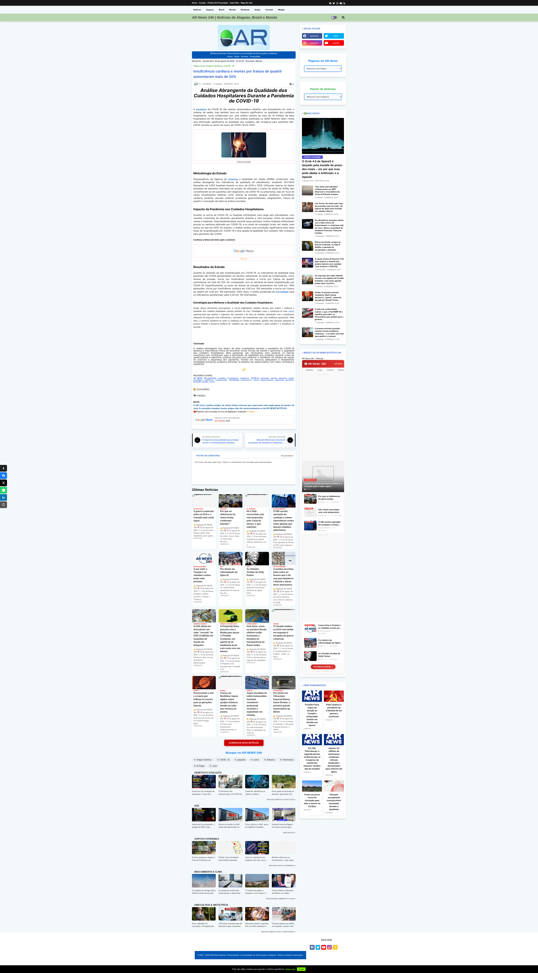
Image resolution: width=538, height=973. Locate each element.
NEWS (203, 405)
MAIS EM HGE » (289, 832)
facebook (314, 36)
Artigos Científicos (215, 66)
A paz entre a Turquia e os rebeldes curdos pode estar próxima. (330, 626)
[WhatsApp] (3, 490)
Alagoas (210, 10)
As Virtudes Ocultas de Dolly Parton (329, 655)
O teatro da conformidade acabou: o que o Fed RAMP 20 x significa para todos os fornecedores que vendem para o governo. (329, 314)
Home (194, 3)
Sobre (236, 56)
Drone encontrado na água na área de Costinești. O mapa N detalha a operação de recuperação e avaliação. (327, 246)
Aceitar (301, 969)
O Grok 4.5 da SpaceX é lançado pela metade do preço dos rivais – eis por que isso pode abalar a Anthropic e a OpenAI (322, 169)
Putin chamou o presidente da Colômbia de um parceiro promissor (334, 710)
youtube (335, 43)
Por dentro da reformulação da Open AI (329, 641)
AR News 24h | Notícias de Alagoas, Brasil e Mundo (234, 17)
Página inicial (199, 66)
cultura (291, 311)
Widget (281, 10)
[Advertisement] (323, 418)
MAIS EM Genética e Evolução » (281, 799)
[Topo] (3, 468)
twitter (335, 36)
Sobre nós (234, 3)
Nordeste (245, 10)
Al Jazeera (330, 370)
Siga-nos (243, 259)
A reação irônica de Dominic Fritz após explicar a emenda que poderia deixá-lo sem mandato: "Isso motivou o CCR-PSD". (329, 263)
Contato (202, 3)
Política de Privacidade (218, 3)
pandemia (201, 109)
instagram (314, 43)
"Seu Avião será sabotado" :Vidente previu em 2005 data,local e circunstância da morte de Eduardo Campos (327, 190)
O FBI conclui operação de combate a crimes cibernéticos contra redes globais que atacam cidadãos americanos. (329, 523)
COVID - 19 (229, 66)
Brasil (221, 10)
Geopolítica (309, 370)
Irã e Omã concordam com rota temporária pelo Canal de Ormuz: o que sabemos (329, 511)
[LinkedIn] (3, 497)
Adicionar (243, 419)
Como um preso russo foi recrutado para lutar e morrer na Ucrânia (312, 800)
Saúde (257, 10)
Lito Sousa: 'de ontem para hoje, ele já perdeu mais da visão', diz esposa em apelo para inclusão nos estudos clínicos (329, 207)
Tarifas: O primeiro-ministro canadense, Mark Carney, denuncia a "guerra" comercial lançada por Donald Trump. (328, 296)
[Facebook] (3, 475)
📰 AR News (314, 363)
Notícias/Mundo (343, 370)
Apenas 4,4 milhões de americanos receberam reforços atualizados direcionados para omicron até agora (334, 760)
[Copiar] (3, 504)
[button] (343, 17)
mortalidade (282, 291)
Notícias (197, 10)
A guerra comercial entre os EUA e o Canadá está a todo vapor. (323, 485)
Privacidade (255, 56)
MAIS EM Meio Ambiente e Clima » (281, 899)
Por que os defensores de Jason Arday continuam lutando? (329, 497)
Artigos (320, 370)
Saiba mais (290, 969)
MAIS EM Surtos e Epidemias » (282, 865)
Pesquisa (233, 179)
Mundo (232, 10)
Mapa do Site (246, 3)
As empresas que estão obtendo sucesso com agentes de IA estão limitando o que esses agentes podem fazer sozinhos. (329, 279)
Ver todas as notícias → (323, 666)
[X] (3, 482)
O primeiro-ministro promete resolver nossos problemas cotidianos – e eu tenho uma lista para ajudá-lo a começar (329, 332)
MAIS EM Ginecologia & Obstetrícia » (278, 932)
